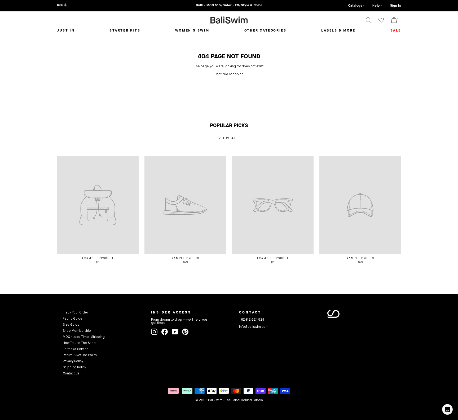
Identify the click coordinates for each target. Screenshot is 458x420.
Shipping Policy (74, 367)
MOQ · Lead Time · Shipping (84, 337)
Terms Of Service (76, 349)
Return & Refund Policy (80, 355)
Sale (395, 30)
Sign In (395, 5)
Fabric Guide (72, 318)
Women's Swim (192, 30)
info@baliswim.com (253, 327)
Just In (65, 30)
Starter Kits (124, 30)
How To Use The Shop (79, 343)
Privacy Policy (73, 361)
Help (376, 5)
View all (229, 138)
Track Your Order (75, 312)
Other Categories (265, 30)
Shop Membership (77, 331)
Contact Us (71, 373)
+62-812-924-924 (251, 319)
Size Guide (71, 324)
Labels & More (338, 30)
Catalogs (355, 5)
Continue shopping (229, 74)
